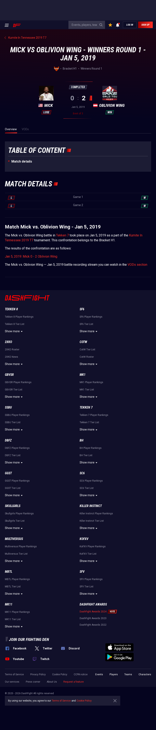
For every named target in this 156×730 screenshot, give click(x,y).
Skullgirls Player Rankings (19, 513)
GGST (8, 473)
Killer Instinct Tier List (92, 520)
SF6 (82, 309)
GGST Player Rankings (17, 480)
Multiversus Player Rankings (21, 546)
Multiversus (14, 539)
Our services (12, 681)
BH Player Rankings (91, 448)
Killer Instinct (91, 506)
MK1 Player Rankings (91, 382)
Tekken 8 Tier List (14, 324)
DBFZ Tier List (13, 455)
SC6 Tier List (87, 488)
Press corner (33, 681)
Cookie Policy (59, 674)
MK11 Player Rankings (17, 612)
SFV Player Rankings (91, 579)
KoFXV (84, 539)
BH (81, 440)
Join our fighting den (29, 639)
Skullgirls (12, 506)
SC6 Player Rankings (91, 480)
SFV (82, 572)
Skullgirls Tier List (15, 520)
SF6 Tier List (86, 324)
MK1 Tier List (87, 389)
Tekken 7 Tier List (89, 422)
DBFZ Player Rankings (17, 448)
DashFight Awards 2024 (93, 611)
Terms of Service (14, 674)
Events (99, 674)
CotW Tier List (87, 349)
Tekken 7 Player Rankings (94, 415)
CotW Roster (87, 356)
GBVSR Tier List (13, 389)
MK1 (83, 375)
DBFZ (8, 440)
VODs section (137, 265)
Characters (145, 674)
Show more (12, 331)
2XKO (8, 342)
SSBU (8, 407)
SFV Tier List (86, 586)
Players (113, 674)
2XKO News (11, 356)
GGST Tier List (13, 488)
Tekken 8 (11, 309)
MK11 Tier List (13, 619)
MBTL (8, 572)
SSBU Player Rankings (17, 415)
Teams (128, 674)
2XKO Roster (12, 349)
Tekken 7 (62, 235)
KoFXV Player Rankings (93, 546)
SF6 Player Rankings (91, 316)
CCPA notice (81, 674)
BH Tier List (86, 455)
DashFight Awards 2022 (93, 624)
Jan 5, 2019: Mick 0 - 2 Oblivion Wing (31, 256)
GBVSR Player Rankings (18, 382)
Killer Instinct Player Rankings (96, 513)
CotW (83, 342)
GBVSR (9, 375)
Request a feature (73, 681)
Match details (21, 161)
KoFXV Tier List (88, 553)
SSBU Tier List (13, 422)
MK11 (8, 604)
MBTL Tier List (13, 586)
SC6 (82, 473)
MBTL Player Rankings (17, 579)
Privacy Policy (38, 674)
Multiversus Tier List (16, 553)
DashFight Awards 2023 (93, 618)
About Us (52, 681)
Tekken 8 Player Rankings (19, 316)
